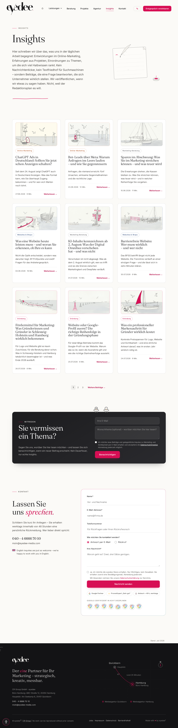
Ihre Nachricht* (94, 549)
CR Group (27, 721)
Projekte (84, 8)
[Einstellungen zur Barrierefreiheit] (6, 721)
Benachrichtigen (107, 454)
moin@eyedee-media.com (26, 543)
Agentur (97, 8)
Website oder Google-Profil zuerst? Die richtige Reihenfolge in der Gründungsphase (84, 330)
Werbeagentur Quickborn (116, 702)
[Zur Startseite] (42, 8)
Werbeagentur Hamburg (143, 702)
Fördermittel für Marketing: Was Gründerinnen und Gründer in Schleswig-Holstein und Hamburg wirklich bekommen (35, 331)
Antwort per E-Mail (101, 542)
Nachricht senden (123, 584)
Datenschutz (111, 721)
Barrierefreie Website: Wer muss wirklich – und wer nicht (136, 244)
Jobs (91, 721)
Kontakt (122, 8)
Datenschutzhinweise (149, 445)
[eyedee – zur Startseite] (20, 8)
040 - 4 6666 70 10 (26, 538)
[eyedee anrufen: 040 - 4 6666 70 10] (137, 8)
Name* (90, 496)
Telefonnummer (94, 524)
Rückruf (122, 542)
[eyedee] (46, 661)
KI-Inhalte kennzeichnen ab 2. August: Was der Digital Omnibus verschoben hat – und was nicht (88, 246)
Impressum (99, 721)
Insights (110, 8)
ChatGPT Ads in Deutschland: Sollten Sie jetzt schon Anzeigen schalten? (36, 160)
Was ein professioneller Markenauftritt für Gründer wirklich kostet (138, 328)
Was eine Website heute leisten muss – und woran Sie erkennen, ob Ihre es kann (35, 244)
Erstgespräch (157, 9)
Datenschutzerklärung (129, 578)
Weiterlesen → (50, 194)
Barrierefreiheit (124, 721)
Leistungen (54, 8)
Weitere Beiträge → (96, 387)
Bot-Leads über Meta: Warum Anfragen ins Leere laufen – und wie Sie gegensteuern (89, 160)
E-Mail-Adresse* (94, 510)
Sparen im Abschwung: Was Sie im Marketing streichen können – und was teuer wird (141, 160)
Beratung (71, 8)
